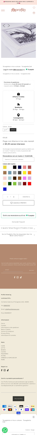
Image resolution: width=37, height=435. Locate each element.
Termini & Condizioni (7, 331)
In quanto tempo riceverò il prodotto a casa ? (17, 228)
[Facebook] (14, 277)
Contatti (3, 325)
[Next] (9, 25)
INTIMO (3, 355)
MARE (3, 359)
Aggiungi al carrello (26, 197)
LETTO (3, 348)
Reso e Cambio (5, 329)
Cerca (3, 323)
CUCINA (3, 352)
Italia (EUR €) (18, 398)
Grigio (13, 129)
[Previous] (4, 25)
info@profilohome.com (12, 309)
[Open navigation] (3, 10)
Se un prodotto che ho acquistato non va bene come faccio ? (17, 234)
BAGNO (3, 350)
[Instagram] (18, 277)
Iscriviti (31, 270)
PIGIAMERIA (4, 353)
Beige (6, 129)
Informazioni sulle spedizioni (10, 327)
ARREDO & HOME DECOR (9, 357)
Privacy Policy (5, 333)
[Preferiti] (34, 7)
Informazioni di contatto (8, 335)
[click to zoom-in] (32, 26)
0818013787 (6, 305)
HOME (3, 346)
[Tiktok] (21, 277)
